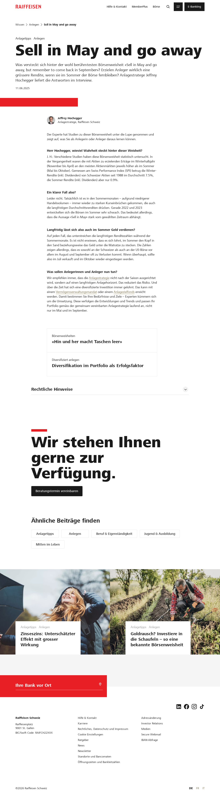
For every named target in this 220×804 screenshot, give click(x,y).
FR (197, 788)
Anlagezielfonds (124, 292)
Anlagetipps (45, 534)
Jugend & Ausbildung (159, 534)
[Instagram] (194, 706)
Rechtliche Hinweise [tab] (52, 389)
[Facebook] (186, 706)
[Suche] (168, 6)
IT (203, 788)
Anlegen (75, 534)
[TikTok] (202, 706)
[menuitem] (116, 6)
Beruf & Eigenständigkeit (114, 534)
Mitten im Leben (48, 544)
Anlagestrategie (99, 278)
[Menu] (178, 6)
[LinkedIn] (178, 706)
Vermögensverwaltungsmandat (76, 292)
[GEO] (100, 684)
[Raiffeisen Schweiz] (28, 7)
